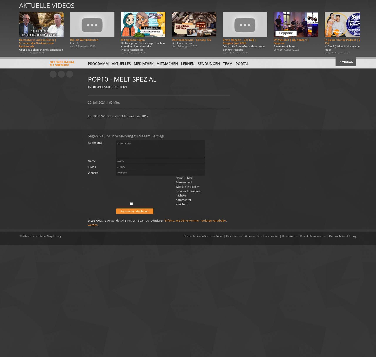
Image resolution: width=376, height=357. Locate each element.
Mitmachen (167, 63)
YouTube (53, 74)
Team (228, 63)
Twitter (69, 74)
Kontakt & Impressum (313, 236)
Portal (242, 63)
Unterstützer (289, 236)
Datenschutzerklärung (342, 236)
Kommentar (96, 143)
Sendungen (209, 63)
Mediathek (143, 63)
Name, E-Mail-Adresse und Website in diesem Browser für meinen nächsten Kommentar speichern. (188, 191)
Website (93, 173)
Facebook (61, 74)
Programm (98, 63)
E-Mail (92, 167)
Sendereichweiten (268, 236)
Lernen (188, 63)
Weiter (368, 26)
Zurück (8, 26)
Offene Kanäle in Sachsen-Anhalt (203, 236)
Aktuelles (121, 63)
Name (92, 161)
